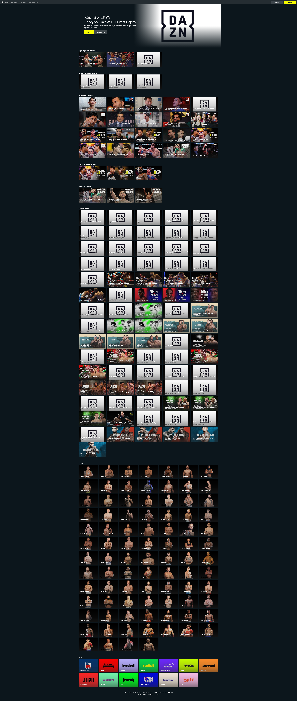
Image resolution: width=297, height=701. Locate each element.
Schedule (14, 2)
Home (7, 2)
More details (33, 2)
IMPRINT (170, 692)
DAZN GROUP (142, 695)
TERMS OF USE (137, 692)
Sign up (290, 2)
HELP (125, 692)
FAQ (129, 692)
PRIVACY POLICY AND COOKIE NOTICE (155, 692)
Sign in (277, 2)
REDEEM (150, 695)
